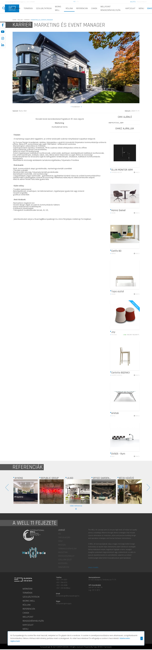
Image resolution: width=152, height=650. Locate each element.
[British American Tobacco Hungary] (130, 491)
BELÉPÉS (133, 2)
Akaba (112, 213)
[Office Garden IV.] (78, 491)
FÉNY (60, 541)
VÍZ (59, 534)
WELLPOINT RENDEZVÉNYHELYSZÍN (110, 8)
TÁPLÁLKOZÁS (64, 537)
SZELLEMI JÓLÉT (65, 559)
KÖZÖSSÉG (62, 563)
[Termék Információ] (132, 168)
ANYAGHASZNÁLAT (66, 556)
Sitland (113, 335)
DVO (112, 456)
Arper (113, 253)
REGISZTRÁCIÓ (142, 2)
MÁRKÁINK (15, 8)
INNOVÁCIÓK (63, 567)
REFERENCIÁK (82, 8)
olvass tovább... (93, 567)
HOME (14, 20)
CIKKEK (94, 8)
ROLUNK (20, 20)
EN (78, 1)
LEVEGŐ (61, 530)
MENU (141, 8)
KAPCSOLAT (130, 8)
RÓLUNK (69, 8)
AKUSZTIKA (63, 552)
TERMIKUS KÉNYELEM (67, 548)
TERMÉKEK (28, 8)
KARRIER (26, 20)
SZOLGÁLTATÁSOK (44, 8)
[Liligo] (52, 491)
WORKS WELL (58, 8)
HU (74, 1)
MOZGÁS (62, 545)
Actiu (112, 416)
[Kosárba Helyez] (136, 330)
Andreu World (116, 375)
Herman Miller (116, 172)
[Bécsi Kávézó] (104, 491)
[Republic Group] (25, 491)
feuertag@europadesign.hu (46, 219)
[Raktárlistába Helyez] (135, 168)
